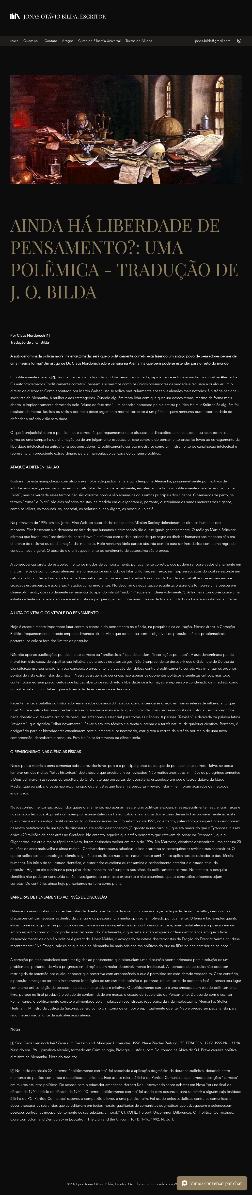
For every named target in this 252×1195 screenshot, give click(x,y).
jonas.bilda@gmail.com (212, 40)
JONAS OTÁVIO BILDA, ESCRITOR (65, 16)
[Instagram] (239, 40)
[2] (52, 377)
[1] (48, 335)
